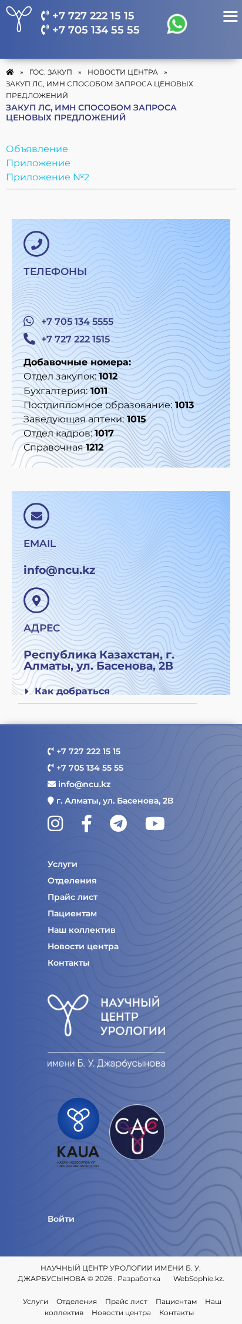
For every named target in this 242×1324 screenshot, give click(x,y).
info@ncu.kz (83, 784)
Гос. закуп (50, 72)
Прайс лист (73, 897)
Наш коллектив (82, 930)
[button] (107, 692)
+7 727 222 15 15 (92, 15)
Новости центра (83, 946)
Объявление (37, 148)
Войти (61, 1219)
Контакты (69, 962)
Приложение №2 (47, 177)
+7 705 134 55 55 (94, 29)
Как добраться (72, 691)
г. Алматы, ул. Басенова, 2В (113, 800)
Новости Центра (123, 72)
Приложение (38, 163)
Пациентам (72, 913)
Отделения (72, 880)
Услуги (63, 864)
